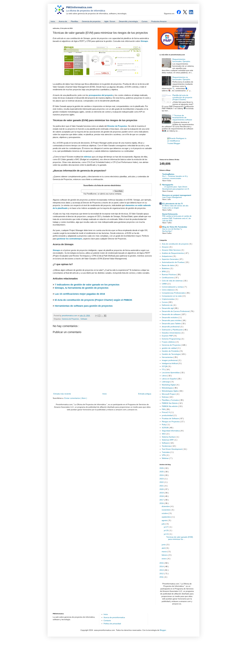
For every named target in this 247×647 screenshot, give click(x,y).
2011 (162, 577)
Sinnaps (144, 41)
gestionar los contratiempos (69, 239)
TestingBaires (168, 174)
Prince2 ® (166, 412)
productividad (167, 415)
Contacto (107, 620)
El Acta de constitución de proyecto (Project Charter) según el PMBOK (93, 300)
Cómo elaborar (168, 290)
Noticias (165, 397)
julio (163, 524)
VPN (164, 455)
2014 (162, 566)
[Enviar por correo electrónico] (96, 315)
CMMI (164, 284)
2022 (162, 482)
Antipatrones (167, 256)
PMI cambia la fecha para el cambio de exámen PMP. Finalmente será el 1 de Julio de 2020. (176, 218)
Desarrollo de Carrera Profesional (176, 311)
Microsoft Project (169, 394)
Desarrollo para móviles (172, 320)
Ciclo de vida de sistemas (172, 281)
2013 (162, 570)
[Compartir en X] (102, 315)
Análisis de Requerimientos (173, 253)
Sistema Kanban (169, 437)
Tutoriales (166, 452)
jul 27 (166, 527)
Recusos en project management (176, 195)
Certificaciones (168, 278)
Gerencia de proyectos (91, 21)
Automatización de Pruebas (173, 262)
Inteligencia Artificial (170, 363)
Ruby (164, 424)
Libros (164, 376)
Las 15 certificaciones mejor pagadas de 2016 (80, 294)
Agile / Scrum (109, 21)
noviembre (166, 510)
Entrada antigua (144, 394)
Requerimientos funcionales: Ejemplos (181, 60)
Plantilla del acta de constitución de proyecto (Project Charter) (182, 97)
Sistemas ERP (168, 440)
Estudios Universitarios (171, 333)
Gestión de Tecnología (171, 354)
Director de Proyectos (117, 126)
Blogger (163, 630)
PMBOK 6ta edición (170, 406)
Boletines (166, 268)
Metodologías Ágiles (170, 391)
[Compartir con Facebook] (105, 315)
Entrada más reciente (62, 394)
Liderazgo (166, 382)
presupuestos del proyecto (101, 95)
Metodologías (167, 388)
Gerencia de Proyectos (71, 319)
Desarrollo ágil (168, 308)
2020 (162, 489)
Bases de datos (168, 265)
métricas (87, 157)
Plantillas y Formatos (170, 400)
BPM (164, 271)
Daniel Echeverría (170, 214)
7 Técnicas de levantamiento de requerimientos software (182, 117)
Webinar (165, 458)
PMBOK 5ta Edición (170, 403)
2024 (162, 475)
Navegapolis (167, 185)
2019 (162, 493)
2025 (162, 472)
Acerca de (63, 21)
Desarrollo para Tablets (171, 323)
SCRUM (165, 428)
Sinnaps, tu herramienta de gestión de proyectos (81, 288)
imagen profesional (170, 360)
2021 (162, 486)
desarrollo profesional (171, 327)
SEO (164, 434)
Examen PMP (167, 336)
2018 (162, 496)
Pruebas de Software (170, 418)
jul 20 (166, 530)
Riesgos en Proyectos (171, 422)
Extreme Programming (171, 339)
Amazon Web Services (171, 250)
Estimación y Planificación (172, 330)
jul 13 (166, 534)
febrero (165, 555)
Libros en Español (169, 379)
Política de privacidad (112, 624)
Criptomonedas (168, 299)
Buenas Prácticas (169, 274)
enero (164, 559)
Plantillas (74, 21)
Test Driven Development (172, 449)
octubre (165, 513)
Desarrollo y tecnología (128, 21)
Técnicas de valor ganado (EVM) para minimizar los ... (179, 538)
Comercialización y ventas (173, 287)
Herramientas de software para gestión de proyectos (84, 306)
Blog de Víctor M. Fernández (174, 227)
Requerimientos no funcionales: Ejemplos (181, 78)
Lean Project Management (172, 197)
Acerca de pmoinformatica (114, 617)
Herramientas (167, 357)
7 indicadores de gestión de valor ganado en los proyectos (87, 284)
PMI (164, 409)
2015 (162, 563)
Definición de (167, 305)
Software (84, 319)
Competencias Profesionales (174, 293)
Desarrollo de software (171, 314)
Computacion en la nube (172, 296)
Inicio (53, 21)
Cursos (144, 21)
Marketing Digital (169, 385)
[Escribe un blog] (99, 315)
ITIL (163, 369)
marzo (164, 551)
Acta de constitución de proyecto (175, 244)
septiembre (166, 517)
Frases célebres (168, 342)
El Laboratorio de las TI (172, 204)
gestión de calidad (169, 348)
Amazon (165, 247)
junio (164, 545)
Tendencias (167, 446)
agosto (165, 520)
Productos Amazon (159, 21)
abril (164, 548)
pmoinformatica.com (70, 316)
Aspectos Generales (170, 259)
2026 (162, 468)
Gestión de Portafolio (170, 351)
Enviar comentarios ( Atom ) (75, 398)
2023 (162, 479)
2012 (162, 573)
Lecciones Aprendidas (171, 372)
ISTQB (165, 366)
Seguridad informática (171, 431)
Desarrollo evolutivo (170, 317)
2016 (162, 503)
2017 (162, 500)
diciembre (166, 506)
